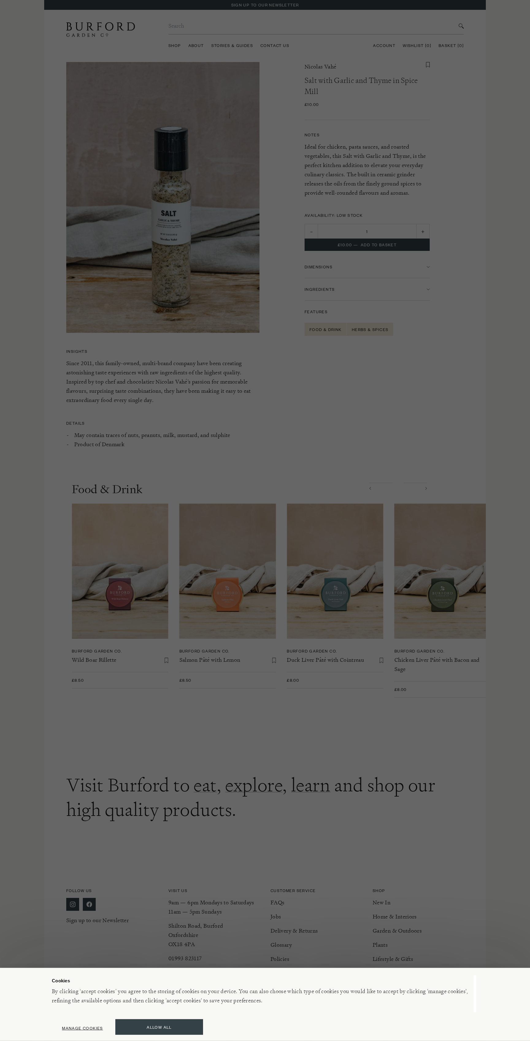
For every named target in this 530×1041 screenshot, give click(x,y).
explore (253, 785)
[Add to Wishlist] (428, 65)
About (196, 45)
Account (384, 45)
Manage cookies (82, 1028)
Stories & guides (232, 45)
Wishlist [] (417, 45)
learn (311, 785)
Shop (174, 45)
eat (205, 785)
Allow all (159, 1027)
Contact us (274, 45)
